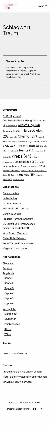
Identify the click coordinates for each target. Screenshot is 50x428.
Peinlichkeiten (12, 324)
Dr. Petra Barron (12, 203)
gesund (34, 142)
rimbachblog (10, 198)
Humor (26, 150)
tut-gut (27, 174)
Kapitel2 (9, 283)
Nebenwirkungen (13, 166)
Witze (7, 334)
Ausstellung (29, 125)
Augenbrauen (11, 125)
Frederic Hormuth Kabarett (18, 218)
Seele (6, 175)
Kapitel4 (9, 293)
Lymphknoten (8, 162)
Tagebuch (31, 71)
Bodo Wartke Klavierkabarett (19, 243)
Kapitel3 (9, 288)
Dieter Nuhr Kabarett (14, 238)
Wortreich (18, 179)
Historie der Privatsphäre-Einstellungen (25, 376)
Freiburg (16, 142)
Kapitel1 (23, 71)
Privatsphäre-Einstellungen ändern (22, 371)
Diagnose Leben (12, 213)
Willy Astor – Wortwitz (15, 233)
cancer (13, 137)
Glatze (11, 145)
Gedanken (24, 142)
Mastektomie (25, 161)
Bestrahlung (9, 131)
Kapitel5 (9, 298)
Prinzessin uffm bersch (16, 208)
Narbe (41, 162)
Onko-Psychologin (30, 166)
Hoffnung (14, 151)
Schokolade (41, 170)
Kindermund (40, 151)
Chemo (27, 136)
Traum (20, 77)
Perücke (16, 170)
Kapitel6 (9, 303)
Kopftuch (7, 157)
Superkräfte (15, 61)
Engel (26, 74)
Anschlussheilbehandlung (19, 120)
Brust (19, 131)
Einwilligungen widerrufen (17, 381)
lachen (36, 157)
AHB (7, 116)
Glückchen (10, 318)
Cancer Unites (11, 193)
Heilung (43, 146)
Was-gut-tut (9, 309)
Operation (7, 170)
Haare (34, 145)
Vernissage (7, 179)
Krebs (21, 156)
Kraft (32, 74)
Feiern (7, 141)
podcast (25, 170)
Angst (17, 116)
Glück (24, 145)
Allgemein (8, 263)
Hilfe (6, 151)
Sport (14, 175)
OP (42, 166)
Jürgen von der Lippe (15, 248)
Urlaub (38, 175)
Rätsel (32, 170)
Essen (41, 137)
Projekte (7, 268)
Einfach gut (10, 313)
